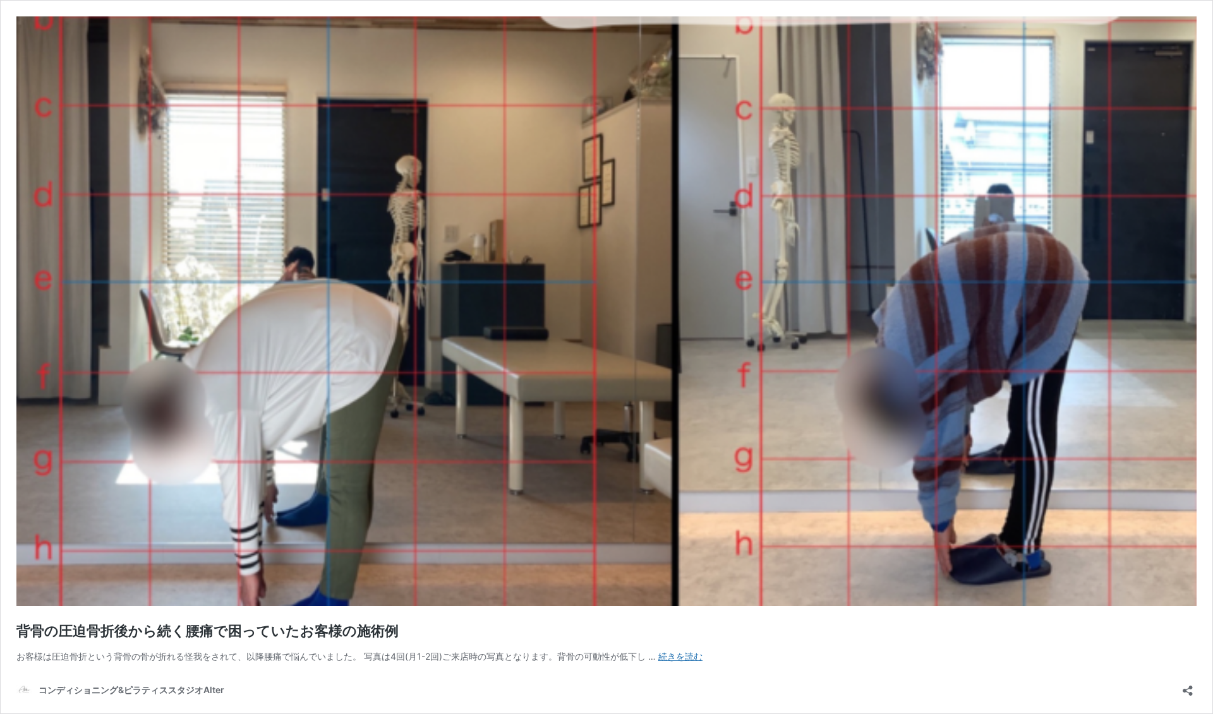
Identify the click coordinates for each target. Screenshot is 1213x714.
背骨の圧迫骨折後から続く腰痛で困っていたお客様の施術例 (207, 630)
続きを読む (680, 656)
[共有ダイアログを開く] (1188, 686)
